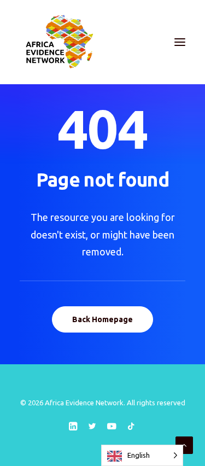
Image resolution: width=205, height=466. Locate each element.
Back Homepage (102, 319)
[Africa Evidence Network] (58, 42)
